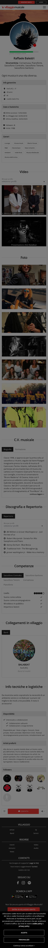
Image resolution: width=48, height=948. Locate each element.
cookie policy (37, 923)
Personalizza (24, 940)
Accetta (24, 933)
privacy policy (24, 926)
